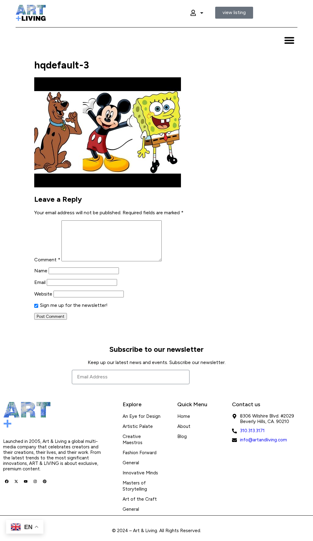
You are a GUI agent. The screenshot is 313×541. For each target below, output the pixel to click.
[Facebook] (6, 481)
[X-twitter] (16, 481)
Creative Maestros (132, 439)
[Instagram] (35, 481)
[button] (289, 40)
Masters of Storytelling (135, 486)
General (131, 463)
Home (183, 416)
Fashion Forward (139, 452)
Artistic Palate (138, 426)
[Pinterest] (44, 481)
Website (43, 294)
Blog (182, 436)
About (183, 426)
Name (40, 271)
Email (40, 282)
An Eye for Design (141, 416)
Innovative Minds (140, 473)
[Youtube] (25, 481)
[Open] (201, 13)
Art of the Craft (140, 499)
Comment (47, 260)
